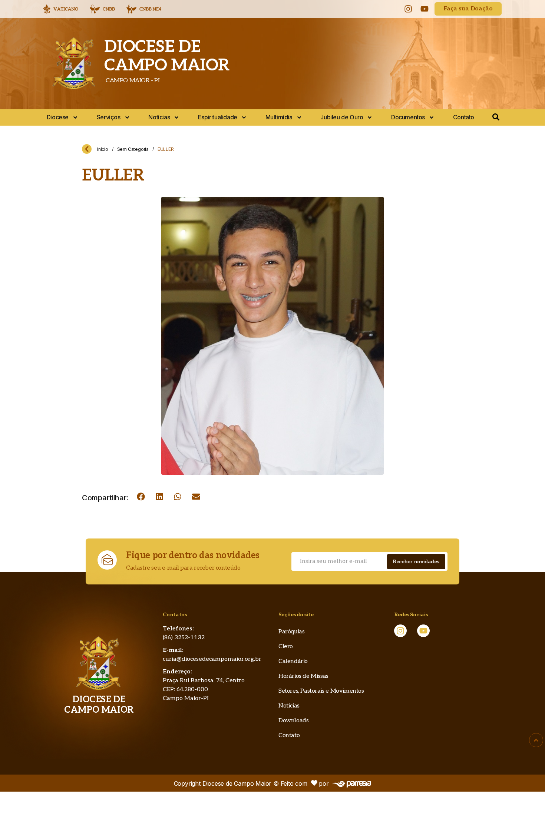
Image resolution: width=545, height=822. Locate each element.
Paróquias (291, 631)
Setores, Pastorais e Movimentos (321, 691)
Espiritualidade (217, 117)
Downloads (293, 720)
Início (102, 149)
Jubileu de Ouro (341, 117)
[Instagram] (408, 9)
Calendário (293, 661)
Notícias (159, 117)
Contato (463, 117)
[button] (141, 496)
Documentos (408, 117)
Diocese (58, 117)
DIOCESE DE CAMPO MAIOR (166, 56)
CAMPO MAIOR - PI (131, 80)
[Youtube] (424, 9)
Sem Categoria (133, 149)
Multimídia (279, 117)
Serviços (108, 117)
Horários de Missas (303, 676)
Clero (285, 646)
